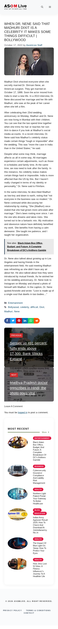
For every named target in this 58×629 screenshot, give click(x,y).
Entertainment (15, 303)
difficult (34, 307)
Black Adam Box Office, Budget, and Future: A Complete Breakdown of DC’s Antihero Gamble (39, 451)
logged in (22, 412)
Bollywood (13, 307)
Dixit (41, 307)
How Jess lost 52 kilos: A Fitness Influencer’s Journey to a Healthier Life (40, 569)
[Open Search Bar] (42, 7)
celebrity (24, 307)
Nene (17, 311)
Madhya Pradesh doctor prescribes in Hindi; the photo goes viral (29, 388)
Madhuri (8, 311)
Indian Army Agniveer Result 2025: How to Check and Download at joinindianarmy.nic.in (40, 525)
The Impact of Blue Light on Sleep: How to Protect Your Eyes (39, 548)
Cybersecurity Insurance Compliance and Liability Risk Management (39, 476)
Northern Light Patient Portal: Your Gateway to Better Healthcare (39, 498)
